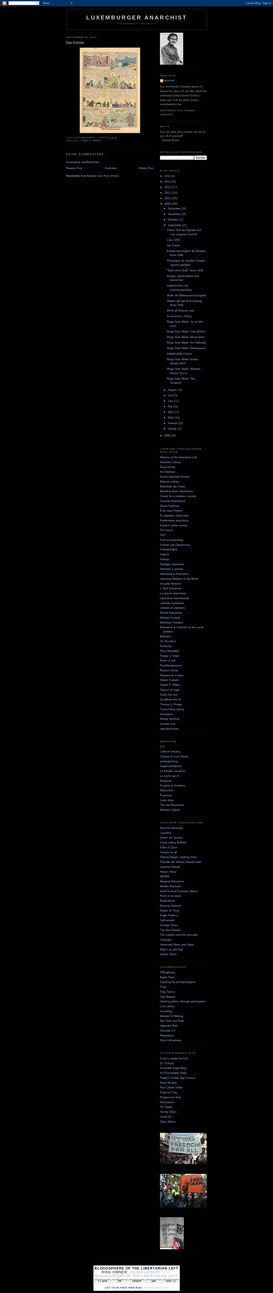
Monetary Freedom (171, 622)
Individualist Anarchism (174, 573)
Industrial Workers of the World (179, 578)
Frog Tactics (167, 991)
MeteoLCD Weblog (171, 1016)
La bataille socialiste (172, 771)
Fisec (163, 986)
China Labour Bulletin (173, 842)
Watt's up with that (171, 949)
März (171, 417)
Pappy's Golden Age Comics (177, 1077)
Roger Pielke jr (169, 915)
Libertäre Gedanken (172, 603)
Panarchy (166, 646)
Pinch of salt (168, 660)
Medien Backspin (170, 886)
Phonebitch (167, 1035)
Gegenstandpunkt (171, 766)
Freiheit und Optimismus (175, 544)
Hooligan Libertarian (172, 564)
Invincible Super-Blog (173, 1068)
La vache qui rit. (170, 776)
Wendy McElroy (170, 718)
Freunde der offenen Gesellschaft (180, 862)
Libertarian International (174, 598)
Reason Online (169, 670)
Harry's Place (168, 871)
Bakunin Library (169, 481)
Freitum (164, 559)
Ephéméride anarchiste (174, 520)
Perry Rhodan (168, 1082)
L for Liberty (167, 1006)
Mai (170, 406)
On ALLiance (168, 641)
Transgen (165, 939)
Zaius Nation (168, 1121)
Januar (172, 428)
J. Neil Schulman (170, 588)
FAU (162, 535)
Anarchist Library (170, 462)
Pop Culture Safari (171, 1087)
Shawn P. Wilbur (170, 685)
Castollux (165, 833)
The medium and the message (178, 934)
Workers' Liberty (170, 809)
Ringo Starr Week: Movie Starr (186, 337)
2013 (167, 181)
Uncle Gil (165, 1116)
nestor (169, 80)
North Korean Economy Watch (178, 891)
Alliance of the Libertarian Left (178, 457)
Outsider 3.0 (167, 1030)
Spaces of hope (169, 689)
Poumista (166, 795)
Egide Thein (167, 977)
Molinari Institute (170, 617)
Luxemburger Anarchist (136, 17)
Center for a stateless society (178, 496)
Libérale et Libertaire (172, 607)
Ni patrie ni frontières (173, 785)
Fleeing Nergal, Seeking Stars (178, 857)
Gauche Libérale (170, 866)
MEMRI (164, 876)
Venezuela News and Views (177, 944)
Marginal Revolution (172, 881)
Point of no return (170, 896)
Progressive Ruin (170, 1097)
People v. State (169, 655)
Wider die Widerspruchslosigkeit (186, 295)
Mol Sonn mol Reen (172, 1020)
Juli (170, 395)
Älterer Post (146, 168)
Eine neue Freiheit (171, 510)
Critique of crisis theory (174, 756)
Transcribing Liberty (172, 709)
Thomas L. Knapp (171, 704)
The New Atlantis (170, 930)
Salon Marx (167, 800)
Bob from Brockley (171, 828)
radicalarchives (169, 728)
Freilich (164, 554)
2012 (167, 187)
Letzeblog (166, 1011)
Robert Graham (169, 680)
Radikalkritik (167, 900)
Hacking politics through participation (182, 1001)
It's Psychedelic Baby (173, 1073)
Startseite (111, 168)
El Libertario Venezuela (174, 515)
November (174, 214)
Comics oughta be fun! (174, 1058)
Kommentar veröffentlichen (82, 162)
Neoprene (166, 780)
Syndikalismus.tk (170, 699)
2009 (167, 203)
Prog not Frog (168, 1092)
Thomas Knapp (144, 1272)
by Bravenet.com (156, 1288)
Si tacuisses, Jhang (179, 316)
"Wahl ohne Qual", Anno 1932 (185, 270)
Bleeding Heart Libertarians (176, 491)
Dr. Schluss (167, 1063)
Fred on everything (171, 540)
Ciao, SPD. (174, 240)
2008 (167, 435)
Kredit (97, 140)
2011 (167, 192)
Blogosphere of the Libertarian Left (136, 1276)
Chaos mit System (171, 837)
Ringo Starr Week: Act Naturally (186, 342)
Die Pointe (173, 245)
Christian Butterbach (172, 501)
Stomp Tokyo (168, 1111)
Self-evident (167, 920)
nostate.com (167, 723)
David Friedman (169, 506)
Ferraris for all (168, 852)
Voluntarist (166, 714)
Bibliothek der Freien (172, 486)
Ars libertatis (168, 471)
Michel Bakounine (171, 612)
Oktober (173, 219)
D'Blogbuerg (167, 972)
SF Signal (166, 1106)
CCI (162, 746)
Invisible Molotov (170, 583)
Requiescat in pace (172, 675)
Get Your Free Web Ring (124, 1287)
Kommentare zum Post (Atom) (100, 175)
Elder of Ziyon (168, 847)
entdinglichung (169, 761)
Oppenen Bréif (169, 1025)
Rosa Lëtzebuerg (170, 1040)
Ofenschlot (166, 790)
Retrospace (167, 1102)
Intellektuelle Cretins (179, 353)
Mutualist (165, 636)
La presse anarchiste (173, 593)
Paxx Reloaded (169, 651)
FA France (166, 530)
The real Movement (172, 805)
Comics (86, 140)
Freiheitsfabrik (168, 549)
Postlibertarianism (171, 665)
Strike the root (168, 694)
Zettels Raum (168, 954)
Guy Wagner (167, 996)
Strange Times (169, 925)
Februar (173, 423)
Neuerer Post (74, 168)
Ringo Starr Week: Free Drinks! (186, 331)
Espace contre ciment (173, 525)
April (171, 412)
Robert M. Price (169, 910)
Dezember (174, 208)
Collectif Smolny (170, 751)
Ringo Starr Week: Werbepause (186, 348)
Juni (171, 401)
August (172, 389)
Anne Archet (167, 467)
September (175, 225)
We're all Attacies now (180, 310)
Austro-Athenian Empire (174, 476)
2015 (167, 176)
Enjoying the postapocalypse (178, 982)
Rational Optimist (170, 905)
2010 (167, 198)
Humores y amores (171, 569)
